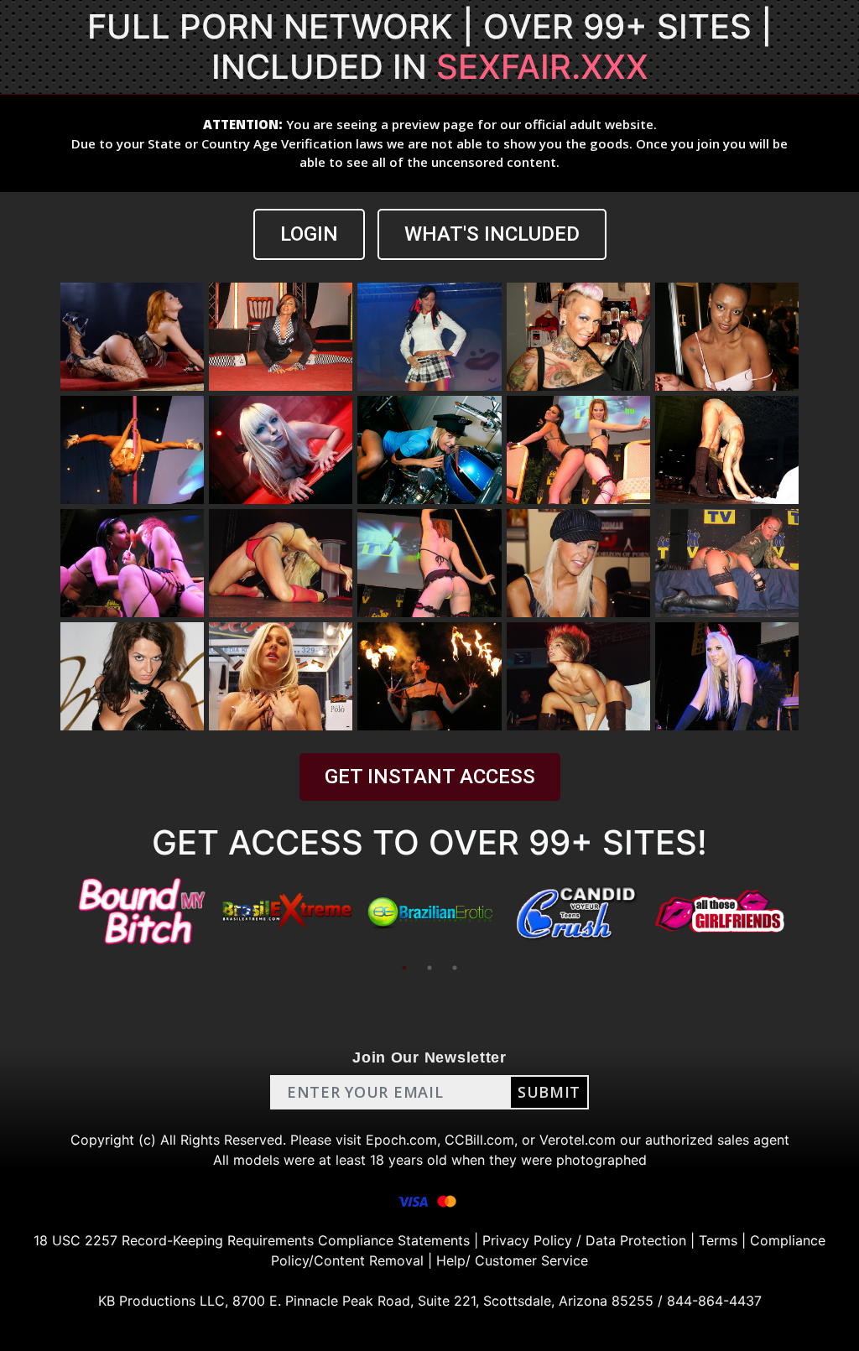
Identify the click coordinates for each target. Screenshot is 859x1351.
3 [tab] (454, 967)
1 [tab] (404, 967)
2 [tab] (429, 967)
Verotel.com (577, 1139)
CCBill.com (479, 1139)
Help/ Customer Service (512, 1260)
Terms (718, 1240)
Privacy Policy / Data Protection (584, 1240)
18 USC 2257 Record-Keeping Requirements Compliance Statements (252, 1240)
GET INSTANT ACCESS (430, 776)
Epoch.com (401, 1139)
